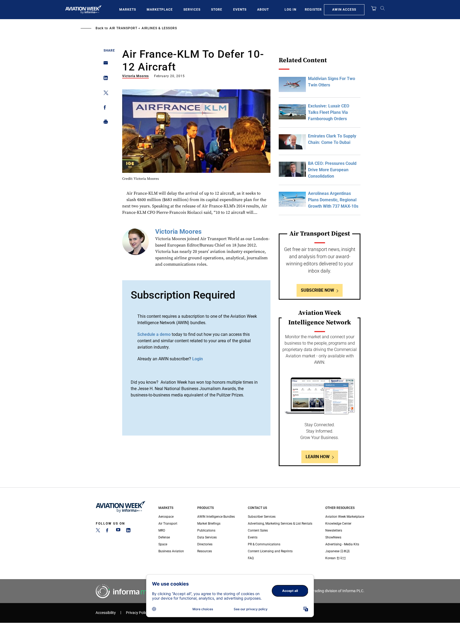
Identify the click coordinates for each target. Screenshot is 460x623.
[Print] (104, 123)
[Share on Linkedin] (104, 79)
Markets (127, 9)
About (263, 9)
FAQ (251, 558)
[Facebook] (108, 531)
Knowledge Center (338, 523)
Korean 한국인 (335, 558)
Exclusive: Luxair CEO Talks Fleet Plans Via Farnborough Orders (328, 112)
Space (162, 544)
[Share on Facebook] (104, 108)
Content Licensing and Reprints (270, 551)
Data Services (207, 537)
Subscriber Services (262, 517)
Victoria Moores (135, 76)
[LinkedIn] (128, 531)
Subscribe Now (317, 290)
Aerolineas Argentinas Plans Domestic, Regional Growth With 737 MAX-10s (333, 200)
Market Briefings (208, 523)
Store (216, 9)
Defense (164, 537)
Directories (204, 544)
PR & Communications (264, 544)
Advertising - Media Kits (342, 544)
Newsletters (333, 530)
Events (240, 9)
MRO (161, 530)
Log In (290, 9)
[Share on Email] (104, 64)
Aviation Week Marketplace (344, 517)
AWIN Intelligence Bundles (216, 517)
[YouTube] (118, 531)
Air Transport (123, 28)
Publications (206, 530)
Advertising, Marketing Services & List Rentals (280, 523)
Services (191, 9)
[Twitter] (98, 531)
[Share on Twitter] (104, 93)
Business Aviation (171, 551)
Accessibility (106, 613)
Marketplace (160, 9)
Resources (204, 551)
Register (313, 9)
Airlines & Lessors (159, 28)
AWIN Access (344, 9)
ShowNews (333, 537)
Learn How (318, 456)
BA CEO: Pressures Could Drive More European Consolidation (332, 170)
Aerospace (166, 517)
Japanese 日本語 (337, 551)
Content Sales (258, 530)
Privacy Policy (137, 613)
